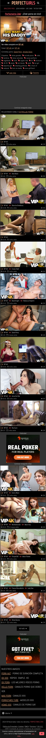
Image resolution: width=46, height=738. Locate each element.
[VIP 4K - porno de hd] (23, 127)
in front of (33, 66)
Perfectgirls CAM (13, 13)
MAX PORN (6, 695)
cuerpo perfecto (31, 58)
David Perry (18, 51)
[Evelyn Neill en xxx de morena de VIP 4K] (23, 254)
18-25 (5, 63)
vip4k (29, 63)
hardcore (38, 60)
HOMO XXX (6, 704)
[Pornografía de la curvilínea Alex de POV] (23, 159)
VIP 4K (20, 44)
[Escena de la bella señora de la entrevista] (23, 222)
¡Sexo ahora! (20, 8)
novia (15, 60)
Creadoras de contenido (32, 729)
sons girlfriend (29, 68)
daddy (12, 63)
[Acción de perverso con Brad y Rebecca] (23, 286)
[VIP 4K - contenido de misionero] (23, 605)
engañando (7, 60)
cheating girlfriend (21, 66)
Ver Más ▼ (23, 628)
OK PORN (5, 682)
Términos (33, 726)
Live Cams (29, 8)
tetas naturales (17, 58)
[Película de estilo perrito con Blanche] (23, 191)
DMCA (27, 726)
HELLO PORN (7, 686)
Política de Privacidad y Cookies (13, 726)
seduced (6, 68)
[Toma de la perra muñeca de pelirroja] (23, 349)
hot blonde (21, 63)
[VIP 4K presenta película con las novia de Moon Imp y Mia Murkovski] (23, 510)
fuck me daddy (17, 68)
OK (42, 734)
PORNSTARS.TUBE (9, 700)
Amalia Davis (27, 51)
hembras (6, 58)
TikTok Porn (37, 8)
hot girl (36, 63)
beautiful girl (7, 66)
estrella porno (29, 55)
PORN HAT (6, 673)
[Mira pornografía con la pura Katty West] (23, 478)
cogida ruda (24, 60)
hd (32, 60)
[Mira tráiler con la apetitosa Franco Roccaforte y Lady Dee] (23, 573)
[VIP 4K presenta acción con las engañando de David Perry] (23, 318)
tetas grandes (16, 55)
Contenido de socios (16, 729)
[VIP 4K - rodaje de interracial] (23, 413)
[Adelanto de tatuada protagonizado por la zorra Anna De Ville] (23, 381)
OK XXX (4, 677)
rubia (38, 55)
